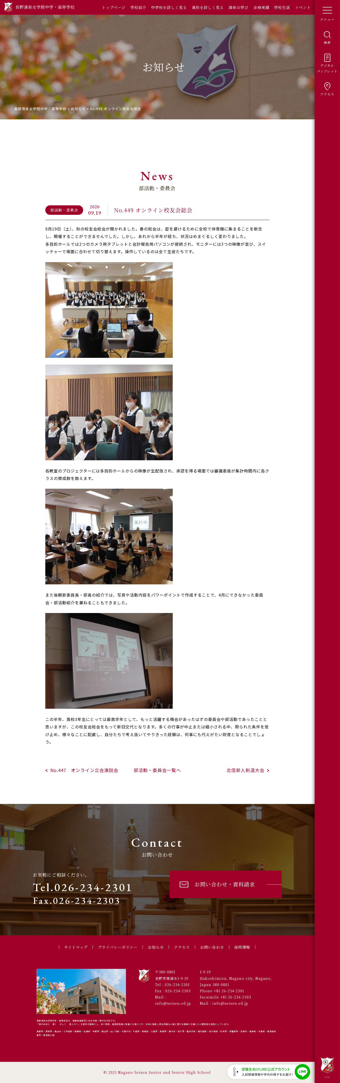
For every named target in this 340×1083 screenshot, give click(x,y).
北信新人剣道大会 (245, 770)
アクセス (182, 947)
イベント (303, 7)
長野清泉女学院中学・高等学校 (327, 1077)
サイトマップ (76, 947)
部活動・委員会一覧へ (157, 770)
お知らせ (156, 947)
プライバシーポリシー (118, 947)
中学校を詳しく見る (169, 7)
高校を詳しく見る (208, 7)
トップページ (113, 7)
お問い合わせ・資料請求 (225, 884)
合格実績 (261, 7)
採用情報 (242, 947)
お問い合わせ (212, 947)
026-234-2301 (177, 984)
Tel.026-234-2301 (83, 887)
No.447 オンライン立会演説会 (84, 770)
